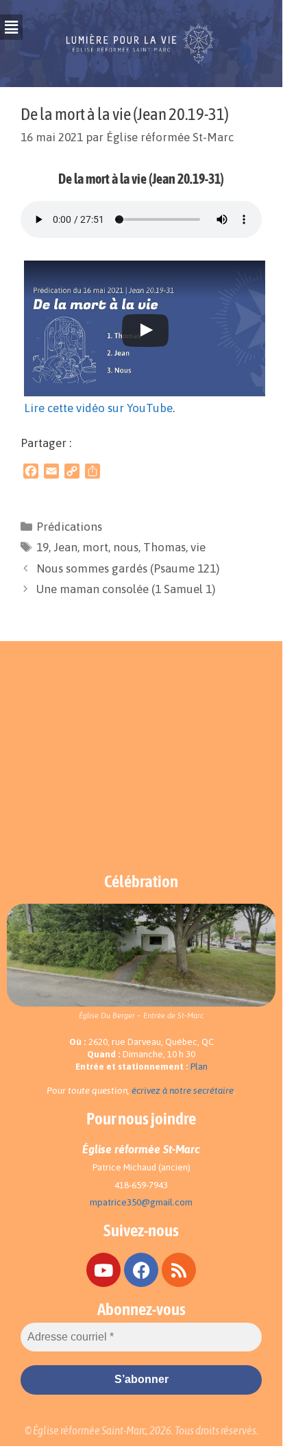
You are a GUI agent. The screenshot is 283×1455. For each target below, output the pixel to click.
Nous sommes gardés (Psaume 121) (127, 568)
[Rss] (179, 1270)
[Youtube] (103, 1270)
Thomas (164, 547)
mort (95, 547)
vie (198, 547)
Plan (199, 1066)
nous (125, 547)
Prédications (69, 526)
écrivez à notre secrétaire (183, 1090)
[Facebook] (141, 1270)
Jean (65, 547)
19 (42, 547)
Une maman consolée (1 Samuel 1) (125, 589)
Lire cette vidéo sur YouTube (98, 408)
